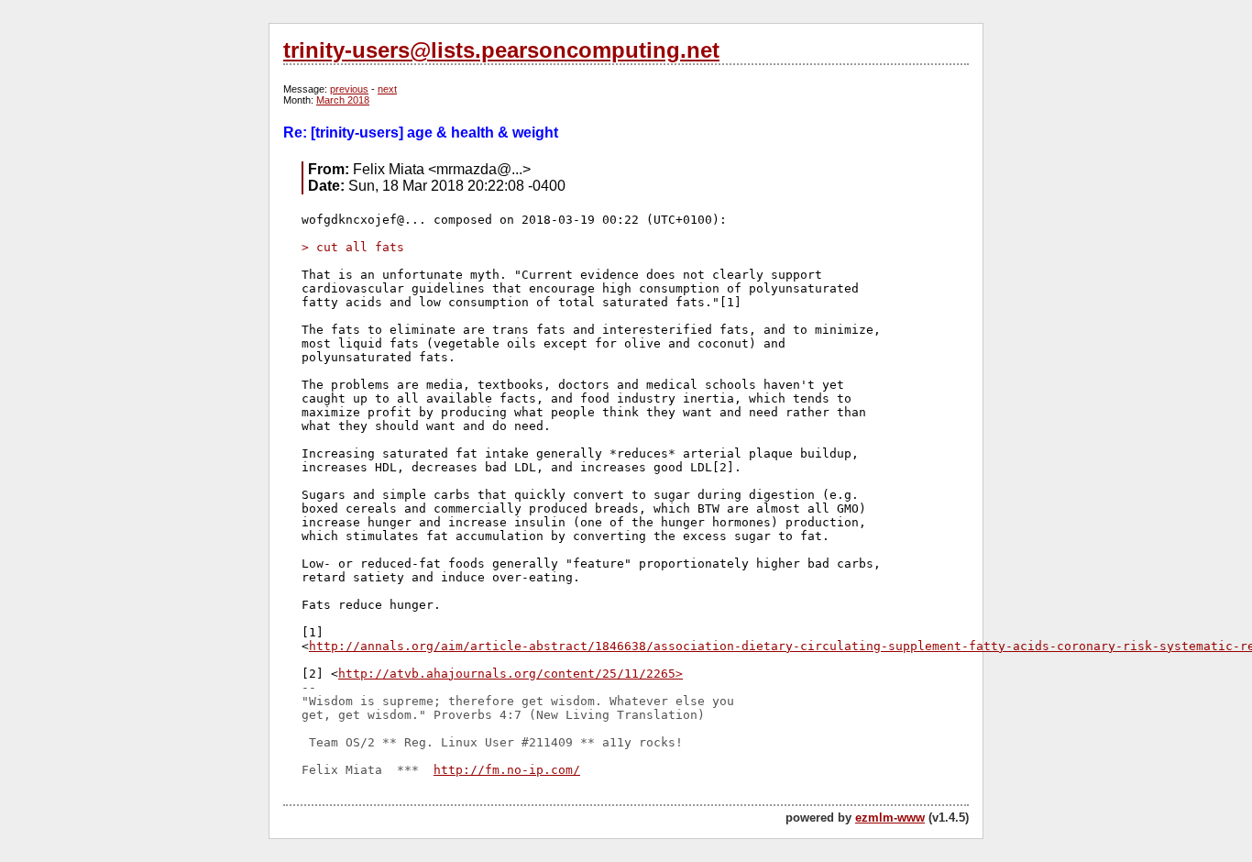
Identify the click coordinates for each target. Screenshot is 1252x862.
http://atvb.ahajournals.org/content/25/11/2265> (510, 673)
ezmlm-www (890, 817)
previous (349, 88)
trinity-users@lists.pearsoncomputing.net (501, 50)
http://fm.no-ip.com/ (507, 770)
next (387, 88)
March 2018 (342, 99)
